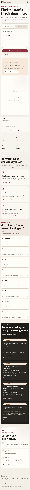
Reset (6, 54)
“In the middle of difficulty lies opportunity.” (12, 367)
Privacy (17, 483)
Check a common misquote (8, 215)
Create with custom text (11, 72)
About (13, 483)
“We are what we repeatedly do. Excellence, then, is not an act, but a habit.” (13, 388)
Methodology (3, 483)
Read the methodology (14, 130)
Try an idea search (6, 199)
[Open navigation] (27, 2)
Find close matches (14, 50)
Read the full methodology (10, 465)
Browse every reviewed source (9, 334)
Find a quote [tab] (9, 26)
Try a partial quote (6, 182)
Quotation (5, 476)
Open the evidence (7, 357)
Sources (9, 483)
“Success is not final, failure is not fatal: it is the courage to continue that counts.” (14, 345)
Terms (22, 483)
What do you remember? (7, 31)
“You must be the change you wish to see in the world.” (14, 408)
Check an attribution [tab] (22, 26)
